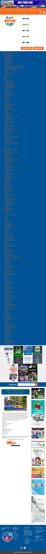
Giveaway (24, 9)
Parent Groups (7, 88)
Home (2, 9)
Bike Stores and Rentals (9, 252)
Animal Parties (7, 185)
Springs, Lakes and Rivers (10, 137)
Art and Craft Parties (9, 186)
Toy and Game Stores (9, 271)
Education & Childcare (7, 54)
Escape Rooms (8, 107)
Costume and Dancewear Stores (11, 258)
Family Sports (7, 280)
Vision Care (7, 181)
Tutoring (6, 75)
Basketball (7, 276)
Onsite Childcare (8, 64)
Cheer (6, 277)
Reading (6, 70)
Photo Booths (7, 208)
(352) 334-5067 (10, 440)
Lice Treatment (7, 171)
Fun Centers (7, 112)
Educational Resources (9, 59)
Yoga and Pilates (8, 314)
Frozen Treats (7, 261)
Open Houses (7, 329)
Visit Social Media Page (11, 443)
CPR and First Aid (8, 161)
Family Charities (8, 81)
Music (6, 232)
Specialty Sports (8, 302)
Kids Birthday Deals (8, 203)
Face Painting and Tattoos (10, 198)
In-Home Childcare (8, 62)
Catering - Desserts (8, 190)
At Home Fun (7, 99)
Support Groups (8, 93)
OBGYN (6, 172)
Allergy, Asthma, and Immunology (11, 152)
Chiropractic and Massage (10, 159)
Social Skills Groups (8, 91)
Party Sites (7, 206)
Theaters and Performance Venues (11, 143)
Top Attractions (7, 144)
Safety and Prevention (9, 237)
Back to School (7, 316)
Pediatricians (7, 178)
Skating (6, 134)
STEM (6, 242)
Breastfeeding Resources (9, 156)
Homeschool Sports (8, 288)
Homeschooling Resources (10, 86)
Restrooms (11, 438)
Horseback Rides (8, 117)
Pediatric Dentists (8, 175)
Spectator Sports (8, 135)
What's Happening (6, 315)
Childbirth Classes (8, 158)
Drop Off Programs (8, 57)
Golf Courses (7, 115)
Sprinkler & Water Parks (9, 138)
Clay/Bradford (34, 7)
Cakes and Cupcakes (9, 189)
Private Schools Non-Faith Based (11, 69)
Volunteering (7, 248)
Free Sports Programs (9, 283)
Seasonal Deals (8, 335)
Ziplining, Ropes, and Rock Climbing (12, 149)
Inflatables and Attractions (10, 202)
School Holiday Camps (9, 53)
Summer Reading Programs (10, 246)
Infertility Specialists (8, 169)
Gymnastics (7, 285)
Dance (6, 221)
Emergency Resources (9, 80)
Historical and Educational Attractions (12, 116)
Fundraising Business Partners (10, 85)
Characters (7, 192)
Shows (6, 336)
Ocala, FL (27, 537)
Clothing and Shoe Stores (9, 254)
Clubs (6, 217)
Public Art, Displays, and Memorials (11, 129)
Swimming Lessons (8, 308)
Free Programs (8, 226)
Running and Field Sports (9, 296)
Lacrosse (6, 290)
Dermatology (7, 162)
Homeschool (7, 61)
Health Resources (6, 150)
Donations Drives (8, 319)
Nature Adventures (8, 127)
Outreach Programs (8, 234)
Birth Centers (7, 154)
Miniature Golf (7, 123)
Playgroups (7, 90)
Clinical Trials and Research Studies (11, 160)
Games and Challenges (9, 113)
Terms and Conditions (16, 533)
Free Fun (6, 111)
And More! (27, 543)
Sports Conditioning (8, 303)
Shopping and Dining (7, 249)
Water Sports (7, 313)
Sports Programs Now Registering (11, 304)
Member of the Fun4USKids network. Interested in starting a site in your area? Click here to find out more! (28, 533)
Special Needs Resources (10, 92)
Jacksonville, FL (28, 539)
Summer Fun (7, 339)
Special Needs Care (8, 179)
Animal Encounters (8, 97)
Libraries (6, 121)
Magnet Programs (8, 63)
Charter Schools (8, 56)
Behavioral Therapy (8, 153)
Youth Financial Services (9, 94)
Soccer (6, 300)
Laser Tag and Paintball (9, 119)
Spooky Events (7, 338)
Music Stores (7, 265)
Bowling (6, 101)
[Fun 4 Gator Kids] (9, 21)
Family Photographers (9, 84)
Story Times (7, 243)
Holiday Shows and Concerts (10, 326)
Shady (15, 438)
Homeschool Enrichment (9, 227)
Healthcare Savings (8, 168)
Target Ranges (7, 141)
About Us (15, 537)
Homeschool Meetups (32, 9)
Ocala (17, 7)
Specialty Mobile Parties (9, 209)
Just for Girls (7, 228)
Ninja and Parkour (8, 292)
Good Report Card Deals (9, 323)
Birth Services (7, 155)
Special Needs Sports (9, 301)
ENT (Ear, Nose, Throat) (9, 164)
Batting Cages (7, 100)
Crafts (6, 220)
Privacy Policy (16, 535)
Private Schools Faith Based (10, 68)
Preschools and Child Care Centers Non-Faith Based (15, 67)
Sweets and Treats (8, 270)
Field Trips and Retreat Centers (11, 109)
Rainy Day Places (8, 130)
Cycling (6, 279)
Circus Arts (7, 216)
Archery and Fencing (9, 273)
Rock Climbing (7, 295)
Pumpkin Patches (8, 332)
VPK (5, 78)
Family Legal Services (9, 82)
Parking (16, 437)
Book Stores (7, 253)
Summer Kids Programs (9, 245)
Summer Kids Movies (9, 340)
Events (40, 9)
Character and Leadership (10, 215)
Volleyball (6, 311)
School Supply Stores (9, 267)
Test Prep (6, 73)
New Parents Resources (9, 87)
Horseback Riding (8, 289)
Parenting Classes (8, 235)
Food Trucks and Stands (9, 199)
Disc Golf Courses (8, 106)
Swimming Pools (8, 140)
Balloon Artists (7, 187)
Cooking (6, 218)
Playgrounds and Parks (9, 128)
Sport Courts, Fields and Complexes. (12, 136)
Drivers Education (8, 223)
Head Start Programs (9, 60)
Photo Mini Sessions (8, 331)
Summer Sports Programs (10, 305)
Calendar (7, 9)
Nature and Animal (8, 233)
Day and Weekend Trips (9, 105)
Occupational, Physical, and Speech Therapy (13, 173)
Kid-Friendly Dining (8, 263)
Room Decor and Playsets (10, 266)
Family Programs (8, 224)
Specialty (6, 241)
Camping (6, 103)
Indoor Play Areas (8, 118)
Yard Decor (7, 210)
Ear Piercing (7, 259)
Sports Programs (6, 272)
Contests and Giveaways (9, 317)
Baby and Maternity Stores (10, 251)
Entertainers (7, 197)
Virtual (6, 247)
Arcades (6, 98)
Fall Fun (6, 321)
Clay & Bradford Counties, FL (28, 541)
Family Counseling (8, 165)
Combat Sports (7, 278)
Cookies (6, 193)
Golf (5, 284)
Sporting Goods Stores (9, 268)
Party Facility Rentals (9, 204)
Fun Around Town (6, 96)
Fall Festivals (7, 320)
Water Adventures (8, 148)
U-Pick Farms (7, 342)
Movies (6, 124)
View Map (13, 445)
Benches (8, 437)
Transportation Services (9, 74)
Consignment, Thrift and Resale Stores (12, 257)
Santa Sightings (8, 333)
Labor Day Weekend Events (10, 327)
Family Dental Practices (9, 166)
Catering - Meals (8, 191)
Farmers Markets (8, 260)
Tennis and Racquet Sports (10, 309)
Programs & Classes (6, 211)
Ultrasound (7, 180)
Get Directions (17, 445)
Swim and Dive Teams (9, 307)
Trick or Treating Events (9, 341)
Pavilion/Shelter (21, 437)
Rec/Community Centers (9, 131)
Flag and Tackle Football (9, 282)
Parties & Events (6, 184)
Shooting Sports (8, 297)
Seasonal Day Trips (8, 334)
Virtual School (7, 76)
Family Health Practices (9, 167)
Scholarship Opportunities (10, 72)
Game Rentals (7, 200)
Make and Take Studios (9, 122)
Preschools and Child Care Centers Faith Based (14, 66)
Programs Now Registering (10, 236)
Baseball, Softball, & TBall (9, 274)
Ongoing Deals (7, 328)
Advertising (18, 9)
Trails (6, 147)
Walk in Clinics (7, 183)
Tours (6, 146)
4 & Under (7, 212)
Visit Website (9, 442)
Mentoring (7, 230)
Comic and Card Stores (9, 255)
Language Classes (8, 229)
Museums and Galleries (9, 125)
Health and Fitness (8, 286)
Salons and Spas (8, 132)
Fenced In (13, 437)
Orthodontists (7, 174)
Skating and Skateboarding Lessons (11, 298)
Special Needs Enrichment (10, 240)
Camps (4, 51)
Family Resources (6, 79)
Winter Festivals (8, 344)
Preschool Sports (8, 294)
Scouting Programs (8, 239)
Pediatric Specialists (8, 177)
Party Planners (7, 205)
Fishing (6, 110)
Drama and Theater (8, 222)
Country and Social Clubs (9, 104)
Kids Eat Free (7, 264)
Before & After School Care (10, 55)
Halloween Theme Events (9, 325)
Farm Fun (7, 322)
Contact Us (16, 538)
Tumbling (6, 310)
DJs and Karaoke (8, 196)
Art (5, 214)
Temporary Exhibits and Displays (11, 142)
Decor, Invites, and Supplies (10, 195)
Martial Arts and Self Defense (10, 291)
